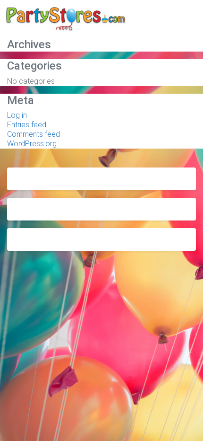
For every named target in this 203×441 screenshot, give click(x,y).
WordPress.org (32, 143)
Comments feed (33, 134)
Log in (17, 115)
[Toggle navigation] (182, 20)
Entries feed (26, 124)
